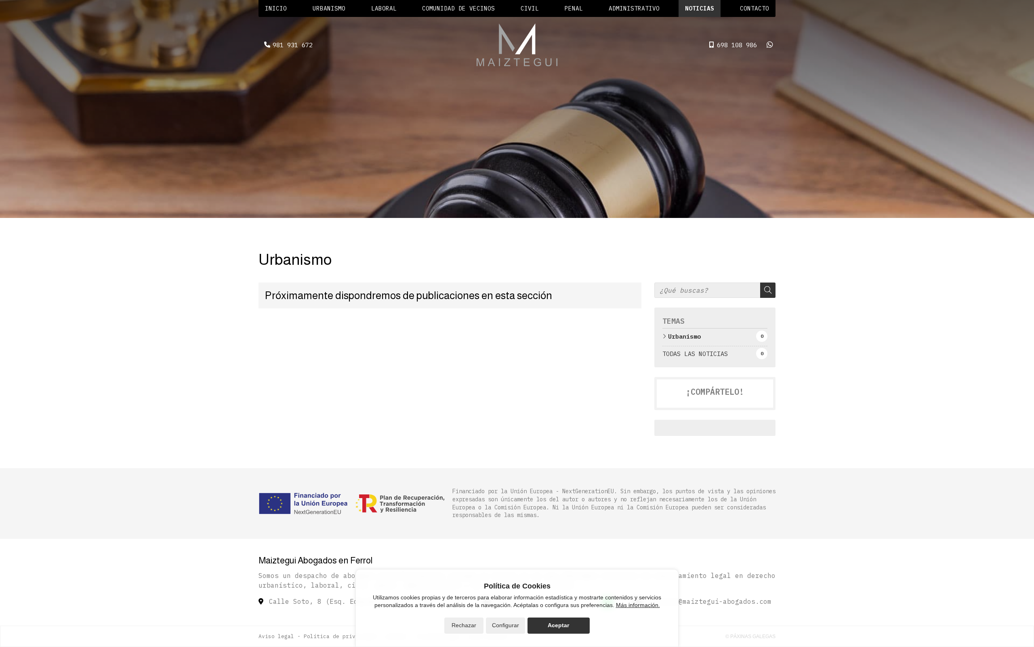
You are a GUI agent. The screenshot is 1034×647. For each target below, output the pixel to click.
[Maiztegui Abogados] (517, 44)
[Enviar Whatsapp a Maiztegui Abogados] (770, 44)
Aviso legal (276, 636)
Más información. (638, 605)
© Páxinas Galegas (750, 636)
